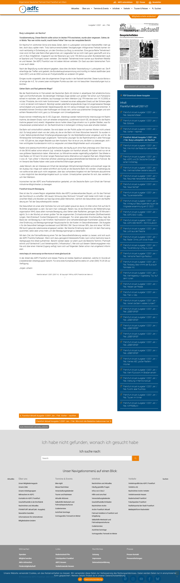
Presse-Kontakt (133, 554)
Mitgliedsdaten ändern (27, 521)
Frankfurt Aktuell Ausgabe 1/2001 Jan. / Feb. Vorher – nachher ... (50, 415)
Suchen (165, 479)
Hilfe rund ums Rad (99, 494)
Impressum (96, 558)
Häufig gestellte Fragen (100, 487)
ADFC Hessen (61, 562)
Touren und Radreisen (63, 494)
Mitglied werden (25, 558)
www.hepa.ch (25, 253)
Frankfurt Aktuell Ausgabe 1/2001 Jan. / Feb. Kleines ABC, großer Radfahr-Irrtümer (140, 361)
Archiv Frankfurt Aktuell (101, 509)
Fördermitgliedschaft (27, 566)
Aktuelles (75, 9)
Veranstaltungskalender (64, 491)
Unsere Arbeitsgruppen (27, 491)
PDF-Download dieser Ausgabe (136, 95)
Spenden (22, 554)
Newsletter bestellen (26, 513)
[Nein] (177, 576)
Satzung (95, 554)
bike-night (59, 483)
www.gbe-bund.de (62, 253)
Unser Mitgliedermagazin (28, 483)
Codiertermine (60, 508)
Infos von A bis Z (98, 491)
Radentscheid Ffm (63, 554)
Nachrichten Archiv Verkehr (138, 491)
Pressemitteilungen (134, 558)
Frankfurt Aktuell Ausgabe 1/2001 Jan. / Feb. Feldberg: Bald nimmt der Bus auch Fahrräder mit (140, 265)
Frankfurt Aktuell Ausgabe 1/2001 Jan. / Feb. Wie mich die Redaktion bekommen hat (140, 148)
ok (80, 579)
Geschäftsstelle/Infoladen (102, 502)
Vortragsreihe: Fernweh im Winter (67, 516)
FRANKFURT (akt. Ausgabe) (32, 509)
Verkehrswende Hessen (137, 494)
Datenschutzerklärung (101, 562)
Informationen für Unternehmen (31, 517)
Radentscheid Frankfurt (137, 498)
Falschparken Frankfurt (137, 502)
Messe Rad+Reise (62, 487)
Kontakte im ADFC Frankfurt (29, 498)
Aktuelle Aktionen (61, 498)
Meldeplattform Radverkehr (138, 509)
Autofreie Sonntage (62, 512)
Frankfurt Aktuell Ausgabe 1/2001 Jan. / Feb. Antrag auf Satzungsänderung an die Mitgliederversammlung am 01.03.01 (140, 204)
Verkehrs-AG (133, 487)
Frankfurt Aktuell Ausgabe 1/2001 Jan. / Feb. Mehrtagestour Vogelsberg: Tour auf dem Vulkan (140, 276)
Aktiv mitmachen (25, 562)
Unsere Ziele (23, 487)
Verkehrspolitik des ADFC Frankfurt (141, 483)
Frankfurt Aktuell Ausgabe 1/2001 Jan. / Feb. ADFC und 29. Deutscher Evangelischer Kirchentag (140, 159)
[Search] (135, 458)
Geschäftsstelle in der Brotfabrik (31, 502)
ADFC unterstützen (125, 2)
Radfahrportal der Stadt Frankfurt (141, 506)
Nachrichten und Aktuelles (28, 506)
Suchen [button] (158, 9)
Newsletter (156, 2)
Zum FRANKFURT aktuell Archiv (139, 87)
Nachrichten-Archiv (99, 506)
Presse (142, 2)
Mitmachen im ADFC (26, 494)
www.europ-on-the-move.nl (43, 253)
